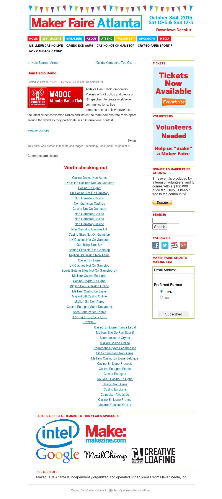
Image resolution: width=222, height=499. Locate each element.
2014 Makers (52, 38)
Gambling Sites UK (89, 244)
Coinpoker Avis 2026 (115, 394)
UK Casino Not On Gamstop (89, 193)
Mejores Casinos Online (114, 404)
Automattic (101, 490)
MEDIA (164, 38)
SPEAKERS (74, 38)
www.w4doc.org (38, 130)
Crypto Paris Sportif (155, 45)
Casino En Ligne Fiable (115, 368)
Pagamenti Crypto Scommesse (115, 348)
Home (33, 38)
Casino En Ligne (89, 188)
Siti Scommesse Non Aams (114, 353)
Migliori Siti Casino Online (89, 296)
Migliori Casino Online (115, 343)
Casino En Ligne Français (114, 363)
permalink (124, 146)
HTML (168, 291)
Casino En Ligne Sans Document (89, 306)
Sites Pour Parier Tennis (89, 312)
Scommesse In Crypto (115, 337)
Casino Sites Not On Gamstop (89, 234)
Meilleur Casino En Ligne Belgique (114, 358)
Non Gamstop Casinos (89, 203)
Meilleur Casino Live (46, 45)
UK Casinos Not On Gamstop (89, 239)
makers (64, 146)
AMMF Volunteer (74, 82)
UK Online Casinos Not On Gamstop (89, 183)
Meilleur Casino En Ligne (89, 275)
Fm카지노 (89, 322)
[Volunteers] (173, 140)
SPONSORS (147, 38)
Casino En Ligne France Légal (115, 327)
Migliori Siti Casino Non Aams (89, 255)
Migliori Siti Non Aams (89, 301)
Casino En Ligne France (114, 399)
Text (167, 297)
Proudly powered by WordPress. (132, 490)
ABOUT (91, 38)
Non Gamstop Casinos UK (89, 229)
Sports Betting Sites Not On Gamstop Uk (89, 270)
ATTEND (106, 38)
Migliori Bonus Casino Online (89, 286)
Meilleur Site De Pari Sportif (115, 332)
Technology (91, 146)
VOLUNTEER (125, 38)
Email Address (165, 270)
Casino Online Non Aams (89, 177)
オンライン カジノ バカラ (89, 317)
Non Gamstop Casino (45, 51)
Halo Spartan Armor (43, 62)
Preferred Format (168, 285)
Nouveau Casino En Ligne (115, 379)
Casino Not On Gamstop (115, 45)
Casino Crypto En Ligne (89, 281)
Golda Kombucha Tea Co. (116, 62)
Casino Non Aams (79, 45)
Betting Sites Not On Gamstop (89, 250)
